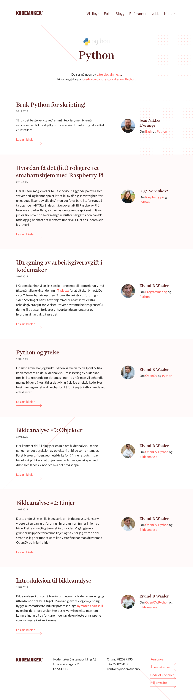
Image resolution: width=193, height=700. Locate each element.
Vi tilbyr (93, 13)
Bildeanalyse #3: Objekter (49, 430)
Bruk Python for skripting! (50, 104)
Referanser (138, 13)
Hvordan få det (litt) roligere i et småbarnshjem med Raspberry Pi (60, 171)
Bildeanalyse (148, 456)
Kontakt (170, 13)
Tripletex (63, 290)
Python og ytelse (37, 352)
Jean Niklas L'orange (149, 123)
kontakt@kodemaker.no (123, 669)
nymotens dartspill (90, 606)
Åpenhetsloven (160, 667)
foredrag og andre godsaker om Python (108, 79)
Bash (148, 131)
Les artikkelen (25, 139)
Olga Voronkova (154, 190)
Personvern (158, 659)
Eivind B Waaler (154, 285)
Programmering (156, 292)
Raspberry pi (154, 197)
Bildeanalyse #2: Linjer (45, 502)
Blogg (119, 13)
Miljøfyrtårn (158, 682)
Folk (107, 13)
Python (162, 131)
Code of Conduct (162, 675)
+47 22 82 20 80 (118, 664)
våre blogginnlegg (109, 74)
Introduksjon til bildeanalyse (53, 580)
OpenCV (151, 375)
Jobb (155, 13)
